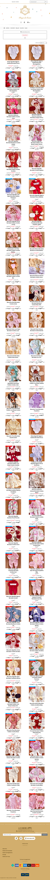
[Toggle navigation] (21, 22)
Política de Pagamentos (7, 852)
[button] (24, 22)
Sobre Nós (5, 848)
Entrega (4, 854)
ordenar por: (37, 42)
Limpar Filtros (25, 35)
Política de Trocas (6, 856)
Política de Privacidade (7, 850)
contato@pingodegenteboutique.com (25, 829)
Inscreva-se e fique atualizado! (41, 832)
